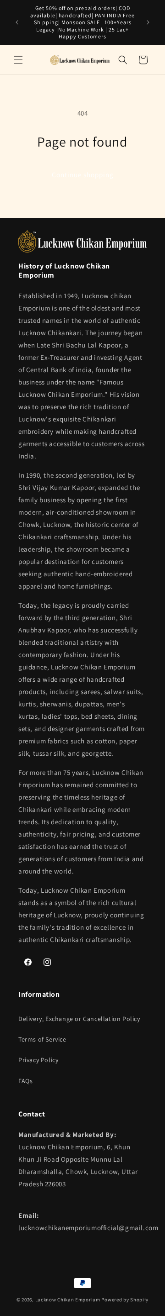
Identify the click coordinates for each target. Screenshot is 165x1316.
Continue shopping (83, 174)
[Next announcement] (148, 22)
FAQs (25, 1081)
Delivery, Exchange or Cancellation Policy (79, 1019)
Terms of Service (42, 1039)
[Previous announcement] (17, 22)
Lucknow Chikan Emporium (67, 1299)
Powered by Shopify (124, 1299)
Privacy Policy (38, 1060)
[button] (18, 60)
